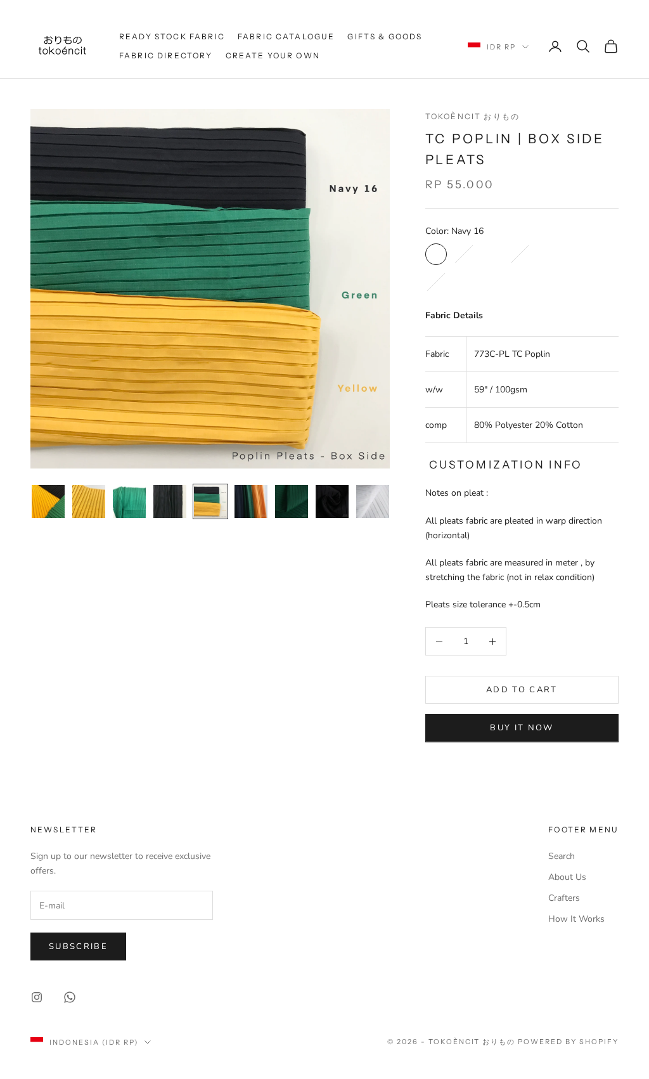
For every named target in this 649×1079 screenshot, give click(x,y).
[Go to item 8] (332, 501)
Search (561, 856)
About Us (567, 877)
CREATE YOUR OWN (273, 55)
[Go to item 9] (372, 501)
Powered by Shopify (568, 1041)
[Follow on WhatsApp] (69, 997)
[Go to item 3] (129, 501)
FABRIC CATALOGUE (286, 36)
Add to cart (522, 689)
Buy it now (521, 727)
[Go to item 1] (48, 501)
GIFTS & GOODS (384, 36)
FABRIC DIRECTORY (166, 55)
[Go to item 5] (210, 501)
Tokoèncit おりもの (472, 116)
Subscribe (78, 946)
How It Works (576, 919)
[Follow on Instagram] (36, 997)
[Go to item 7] (291, 501)
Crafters (564, 898)
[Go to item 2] (88, 501)
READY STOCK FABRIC (172, 36)
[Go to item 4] (170, 501)
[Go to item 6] (251, 501)
